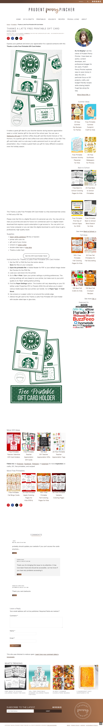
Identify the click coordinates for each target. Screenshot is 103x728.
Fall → (94, 299)
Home (8, 24)
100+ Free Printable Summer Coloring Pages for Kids (39, 693)
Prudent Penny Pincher (51, 10)
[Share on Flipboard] (20, 38)
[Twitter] (96, 1)
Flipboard (35, 464)
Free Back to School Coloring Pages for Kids (15, 692)
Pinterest (20, 464)
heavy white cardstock (18, 237)
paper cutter (22, 245)
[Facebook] (94, 1)
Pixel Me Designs (52, 725)
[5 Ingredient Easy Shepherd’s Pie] (87, 677)
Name (12, 631)
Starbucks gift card (13, 136)
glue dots (28, 247)
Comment (14, 616)
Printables (14, 24)
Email (12, 638)
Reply (19, 574)
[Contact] (100, 1)
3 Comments (27, 33)
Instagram (44, 464)
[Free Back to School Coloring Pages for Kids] (15, 677)
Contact (82, 725)
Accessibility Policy (92, 725)
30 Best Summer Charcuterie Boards (61, 692)
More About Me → (83, 95)
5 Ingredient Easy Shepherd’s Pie (84, 692)
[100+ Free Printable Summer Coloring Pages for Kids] (39, 677)
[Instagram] (98, 1)
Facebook (27, 464)
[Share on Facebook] (12, 38)
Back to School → (90, 231)
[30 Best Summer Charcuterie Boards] (63, 677)
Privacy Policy (75, 725)
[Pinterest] (92, 1)
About (68, 725)
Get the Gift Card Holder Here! (36, 256)
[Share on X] (16, 38)
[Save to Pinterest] (8, 38)
